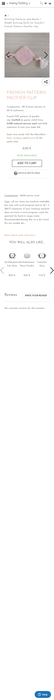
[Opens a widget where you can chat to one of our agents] (42, 695)
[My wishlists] (46, 3)
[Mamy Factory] (18, 3)
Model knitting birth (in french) (23, 23)
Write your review (36, 296)
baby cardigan (14, 138)
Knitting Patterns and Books (21, 19)
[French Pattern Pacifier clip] (27, 55)
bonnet (31, 138)
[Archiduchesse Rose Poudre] (27, 255)
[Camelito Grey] (42, 255)
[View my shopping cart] (50, 3)
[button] (8, 55)
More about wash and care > (20, 235)
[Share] (46, 82)
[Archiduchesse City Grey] (12, 255)
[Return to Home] (5, 16)
